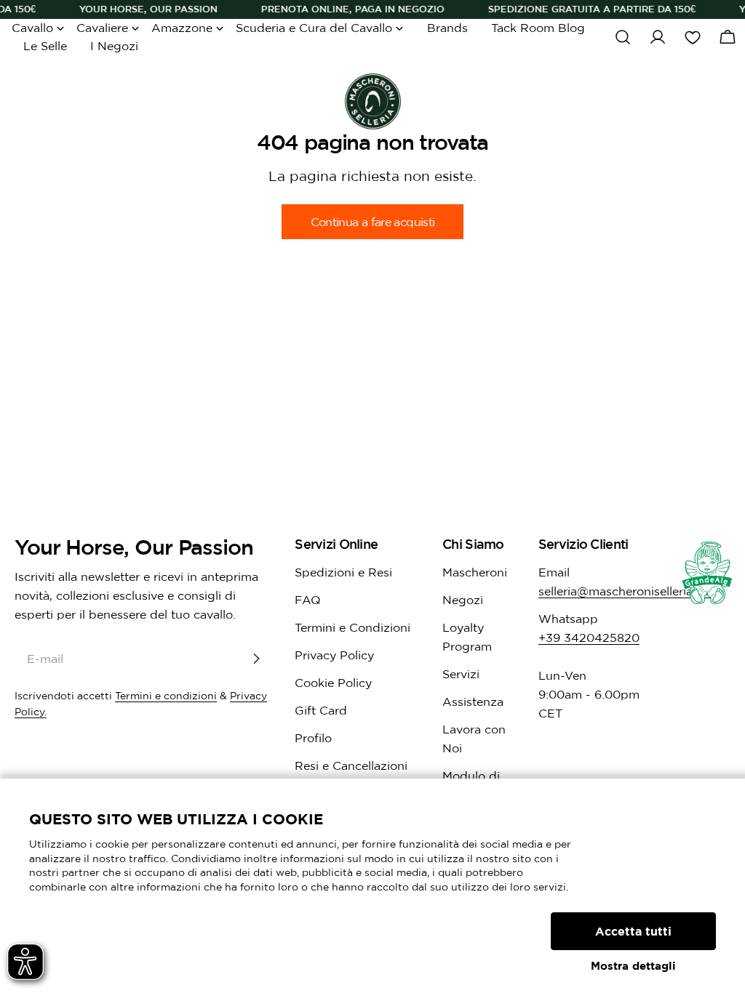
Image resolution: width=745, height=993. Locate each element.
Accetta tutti (633, 931)
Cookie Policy (333, 682)
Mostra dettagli (633, 966)
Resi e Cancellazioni (351, 765)
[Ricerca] (622, 37)
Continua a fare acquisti (373, 221)
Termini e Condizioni (352, 627)
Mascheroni (474, 572)
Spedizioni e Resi (343, 572)
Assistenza (472, 701)
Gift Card (321, 710)
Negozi (462, 599)
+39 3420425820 (589, 637)
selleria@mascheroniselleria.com (629, 591)
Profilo (313, 737)
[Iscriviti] (256, 658)
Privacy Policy (334, 655)
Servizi (460, 673)
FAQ (308, 599)
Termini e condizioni (166, 695)
